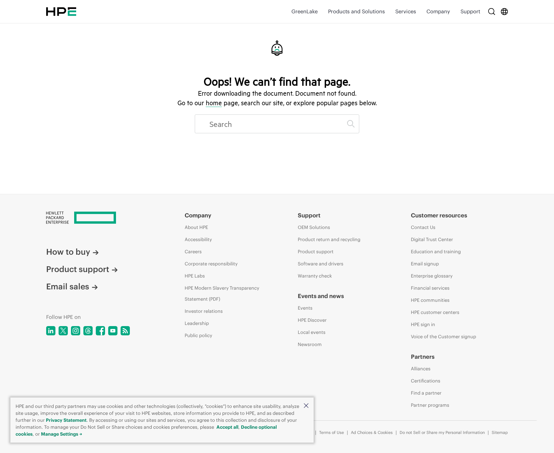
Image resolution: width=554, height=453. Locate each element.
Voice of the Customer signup (443, 336)
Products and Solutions (356, 11)
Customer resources (439, 215)
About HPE (196, 227)
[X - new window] (63, 330)
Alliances (421, 368)
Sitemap (500, 432)
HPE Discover (312, 320)
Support (470, 11)
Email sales (67, 286)
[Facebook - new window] (100, 330)
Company (438, 11)
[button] (306, 406)
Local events (311, 332)
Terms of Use (331, 432)
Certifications (425, 381)
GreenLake (304, 11)
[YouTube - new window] (112, 330)
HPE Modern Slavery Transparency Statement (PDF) (222, 293)
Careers (193, 251)
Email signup (425, 264)
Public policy (198, 335)
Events (305, 308)
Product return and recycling (329, 239)
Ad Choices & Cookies (372, 432)
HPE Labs (195, 276)
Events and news (321, 295)
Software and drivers (320, 264)
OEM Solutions (314, 227)
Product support (77, 269)
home (214, 103)
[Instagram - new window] (75, 330)
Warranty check (315, 276)
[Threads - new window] (88, 330)
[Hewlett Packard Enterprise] (61, 12)
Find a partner (426, 393)
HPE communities (430, 300)
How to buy (68, 252)
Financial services (430, 288)
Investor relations (204, 311)
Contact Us (423, 227)
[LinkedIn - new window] (50, 330)
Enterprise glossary (431, 276)
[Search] (491, 12)
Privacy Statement (66, 420)
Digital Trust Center (432, 239)
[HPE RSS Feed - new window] (125, 330)
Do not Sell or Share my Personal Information (442, 432)
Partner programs (430, 405)
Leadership (197, 323)
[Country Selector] (504, 12)
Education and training (436, 251)
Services (405, 11)
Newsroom (310, 344)
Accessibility (198, 239)
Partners (423, 356)
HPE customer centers (435, 312)
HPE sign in (423, 324)
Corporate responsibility (211, 264)
